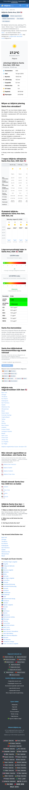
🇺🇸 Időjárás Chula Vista (8, 474)
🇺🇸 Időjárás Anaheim (7, 471)
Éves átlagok (20, 18)
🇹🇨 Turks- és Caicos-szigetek (9, 643)
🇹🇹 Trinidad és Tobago (7, 641)
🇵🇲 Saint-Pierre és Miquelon (9, 635)
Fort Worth (4, 398)
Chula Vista (4, 437)
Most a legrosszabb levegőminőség (14, 692)
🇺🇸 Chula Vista (5, 490)
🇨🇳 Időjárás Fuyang (20, 672)
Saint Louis (4, 435)
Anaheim (3, 427)
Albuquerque (5, 409)
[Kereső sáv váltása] (20, 5)
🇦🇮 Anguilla (4, 564)
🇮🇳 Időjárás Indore (9, 662)
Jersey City (4, 439)
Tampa (3, 419)
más (2, 9)
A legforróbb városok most (14, 681)
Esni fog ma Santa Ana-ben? (11, 523)
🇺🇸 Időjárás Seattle (6, 468)
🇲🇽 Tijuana (4, 494)
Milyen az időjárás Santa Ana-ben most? (15, 510)
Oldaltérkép (14, 709)
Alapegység (14, 704)
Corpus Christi (5, 429)
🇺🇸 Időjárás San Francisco (8, 465)
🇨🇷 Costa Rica (5, 580)
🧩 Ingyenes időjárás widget (14, 718)
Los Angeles (4, 441)
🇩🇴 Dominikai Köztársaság (8, 586)
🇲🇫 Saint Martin (5, 629)
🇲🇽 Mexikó (4, 613)
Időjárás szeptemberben (8, 18)
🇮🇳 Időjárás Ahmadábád (9, 659)
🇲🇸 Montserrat (5, 615)
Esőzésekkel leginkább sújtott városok (14, 685)
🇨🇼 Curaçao (4, 582)
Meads (3, 433)
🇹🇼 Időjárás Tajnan (20, 662)
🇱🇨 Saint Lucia (5, 627)
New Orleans (5, 425)
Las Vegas (4, 443)
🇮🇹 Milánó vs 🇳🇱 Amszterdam (9, 381)
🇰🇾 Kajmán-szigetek (7, 604)
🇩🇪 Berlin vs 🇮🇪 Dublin (7, 378)
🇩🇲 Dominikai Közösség (8, 584)
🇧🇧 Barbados (5, 572)
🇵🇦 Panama (4, 621)
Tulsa (2, 421)
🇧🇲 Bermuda (4, 576)
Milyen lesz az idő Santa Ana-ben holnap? (12, 518)
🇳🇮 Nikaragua (5, 619)
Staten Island (5, 413)
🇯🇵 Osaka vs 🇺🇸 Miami (20, 378)
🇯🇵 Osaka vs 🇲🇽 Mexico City (9, 373)
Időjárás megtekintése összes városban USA (14, 446)
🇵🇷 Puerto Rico (5, 623)
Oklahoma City (5, 407)
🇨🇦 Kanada (4, 607)
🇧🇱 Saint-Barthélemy (7, 633)
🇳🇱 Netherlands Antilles (8, 617)
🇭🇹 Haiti (3, 596)
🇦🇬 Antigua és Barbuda (7, 566)
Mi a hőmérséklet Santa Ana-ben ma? (14, 526)
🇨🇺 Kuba (3, 609)
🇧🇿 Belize (4, 574)
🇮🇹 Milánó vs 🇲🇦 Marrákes (8, 376)
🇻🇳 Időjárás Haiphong (8, 656)
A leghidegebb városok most (14, 683)
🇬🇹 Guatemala (5, 594)
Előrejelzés (5, 16)
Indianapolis (4, 400)
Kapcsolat (14, 707)
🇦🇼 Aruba (4, 568)
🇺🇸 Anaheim (4, 487)
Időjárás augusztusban (16, 16)
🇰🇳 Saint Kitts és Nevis (7, 625)
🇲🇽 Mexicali (4, 497)
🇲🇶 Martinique (5, 611)
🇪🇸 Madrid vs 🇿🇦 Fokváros (8, 371)
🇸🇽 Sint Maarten (6, 639)
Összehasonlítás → (7, 365)
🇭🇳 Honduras (5, 600)
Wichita (3, 423)
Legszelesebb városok (14, 688)
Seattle (3, 405)
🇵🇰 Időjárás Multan (8, 672)
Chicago (3, 394)
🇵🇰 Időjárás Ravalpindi (14, 664)
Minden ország (14, 714)
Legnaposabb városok (14, 690)
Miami (3, 411)
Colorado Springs (6, 415)
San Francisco (5, 403)
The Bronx (4, 396)
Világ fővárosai (14, 716)
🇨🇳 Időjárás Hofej (21, 659)
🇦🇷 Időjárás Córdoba (14, 674)
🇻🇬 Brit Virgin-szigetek (7, 578)
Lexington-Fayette (6, 431)
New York (4, 392)
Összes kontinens (14, 711)
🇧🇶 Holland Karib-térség (8, 598)
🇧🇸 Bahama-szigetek (7, 570)
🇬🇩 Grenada (4, 588)
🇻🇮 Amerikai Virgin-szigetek (9, 562)
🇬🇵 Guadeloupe (5, 592)
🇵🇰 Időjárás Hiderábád (20, 656)
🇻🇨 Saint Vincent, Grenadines (9, 631)
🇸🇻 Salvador (4, 637)
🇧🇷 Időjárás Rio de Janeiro (14, 669)
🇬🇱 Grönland (5, 590)
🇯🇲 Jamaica (4, 602)
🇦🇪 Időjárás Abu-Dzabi (14, 667)
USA (7, 9)
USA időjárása (6, 21)
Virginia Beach (5, 417)
